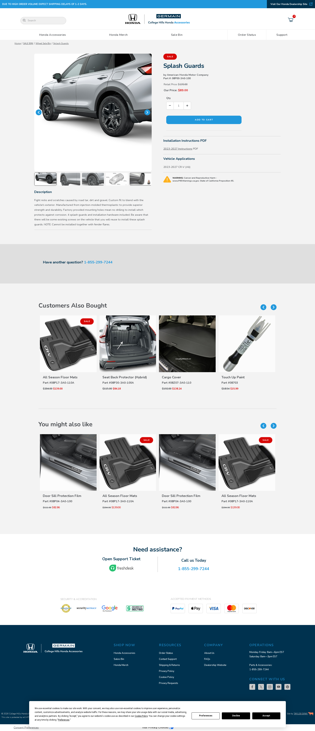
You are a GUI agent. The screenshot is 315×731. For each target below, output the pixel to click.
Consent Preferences (26, 727)
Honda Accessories (124, 653)
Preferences (205, 715)
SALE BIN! (28, 43)
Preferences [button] (63, 720)
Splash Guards (61, 43)
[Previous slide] (263, 307)
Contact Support (168, 659)
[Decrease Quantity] (170, 105)
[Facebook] (252, 687)
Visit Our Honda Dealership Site (289, 4)
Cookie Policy (166, 677)
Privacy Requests (168, 683)
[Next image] (147, 112)
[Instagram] (270, 687)
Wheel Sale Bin (43, 43)
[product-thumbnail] (68, 343)
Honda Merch (121, 665)
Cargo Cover (171, 377)
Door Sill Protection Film (62, 496)
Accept (266, 715)
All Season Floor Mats (60, 377)
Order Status (166, 653)
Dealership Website (215, 665)
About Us (209, 653)
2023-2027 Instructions (177, 149)
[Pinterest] (287, 687)
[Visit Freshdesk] (121, 568)
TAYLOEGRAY (301, 713)
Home (18, 43)
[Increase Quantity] (187, 105)
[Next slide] (274, 307)
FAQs (207, 659)
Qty (168, 98)
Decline (236, 715)
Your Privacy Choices (155, 727)
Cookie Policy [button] (141, 716)
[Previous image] (39, 112)
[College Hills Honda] (157, 19)
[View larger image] (93, 112)
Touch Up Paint (233, 377)
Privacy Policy (166, 671)
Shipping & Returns (169, 665)
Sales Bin (119, 659)
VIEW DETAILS (68, 369)
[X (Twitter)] (261, 687)
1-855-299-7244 (98, 262)
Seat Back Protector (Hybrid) (124, 377)
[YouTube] (278, 687)
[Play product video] (140, 179)
